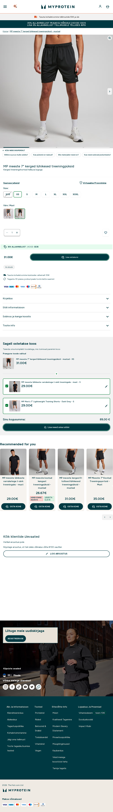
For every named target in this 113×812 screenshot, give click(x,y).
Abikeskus (12, 719)
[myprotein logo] (57, 6)
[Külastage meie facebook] (12, 687)
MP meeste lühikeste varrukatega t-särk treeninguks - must (13, 481)
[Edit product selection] (106, 386)
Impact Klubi (85, 726)
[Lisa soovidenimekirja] (105, 233)
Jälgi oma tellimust (16, 739)
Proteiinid (39, 713)
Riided (38, 719)
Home (5, 31)
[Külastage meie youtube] (25, 687)
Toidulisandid (41, 737)
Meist (55, 713)
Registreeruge (15, 638)
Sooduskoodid (86, 719)
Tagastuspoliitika (15, 726)
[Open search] (15, 6)
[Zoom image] (109, 38)
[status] (12, 232)
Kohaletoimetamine (16, 733)
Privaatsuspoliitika (61, 737)
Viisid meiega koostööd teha (60, 759)
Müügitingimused (61, 744)
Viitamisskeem (92, 713)
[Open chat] (38, 687)
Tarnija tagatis (59, 768)
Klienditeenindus (15, 713)
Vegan (38, 750)
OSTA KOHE (15, 506)
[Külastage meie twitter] (32, 687)
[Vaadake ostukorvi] (107, 6)
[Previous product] (104, 517)
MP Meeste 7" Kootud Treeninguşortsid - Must (99, 481)
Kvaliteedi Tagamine (62, 719)
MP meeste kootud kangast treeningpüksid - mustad (42, 483)
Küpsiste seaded (12, 668)
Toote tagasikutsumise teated (18, 748)
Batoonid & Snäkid (40, 728)
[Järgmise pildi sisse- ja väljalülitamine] (109, 91)
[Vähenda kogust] (7, 232)
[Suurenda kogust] (17, 232)
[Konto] (100, 7)
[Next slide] (112, 485)
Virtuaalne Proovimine (94, 183)
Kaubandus (58, 750)
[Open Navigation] (5, 6)
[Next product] (110, 517)
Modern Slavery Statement (60, 728)
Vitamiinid (40, 744)
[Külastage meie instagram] (5, 687)
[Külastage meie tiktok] (18, 687)
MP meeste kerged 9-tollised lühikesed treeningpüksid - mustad (71, 483)
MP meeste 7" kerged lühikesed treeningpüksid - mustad (35, 31)
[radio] (7, 194)
